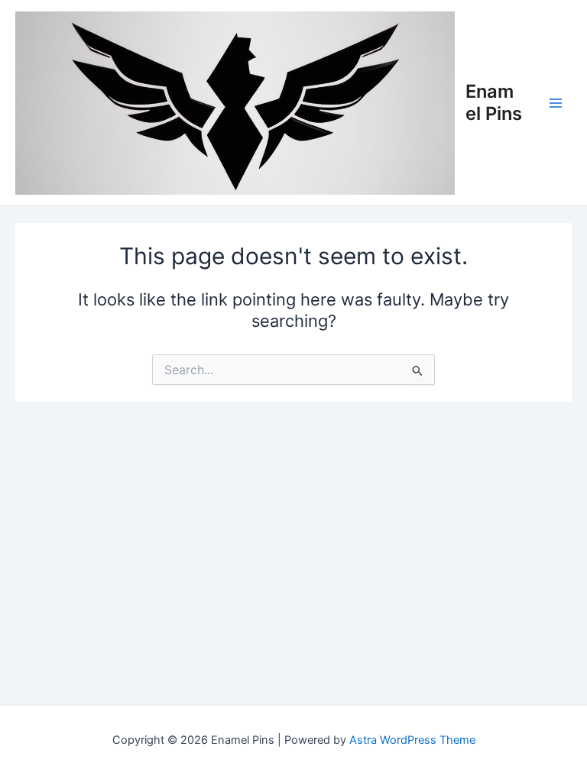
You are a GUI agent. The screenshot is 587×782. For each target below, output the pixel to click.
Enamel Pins (493, 102)
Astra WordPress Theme (412, 740)
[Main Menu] (556, 103)
